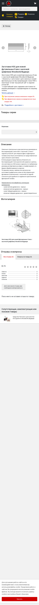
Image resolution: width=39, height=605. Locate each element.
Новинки (31, 14)
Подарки (21, 14)
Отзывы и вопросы (11, 251)
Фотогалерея (8, 199)
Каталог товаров (9, 15)
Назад (7, 26)
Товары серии (8, 112)
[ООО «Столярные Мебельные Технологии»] (8, 5)
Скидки (20, 17)
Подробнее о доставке (13, 105)
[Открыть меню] (3, 3)
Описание (6, 144)
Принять (19, 599)
